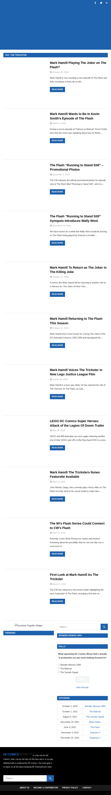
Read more (57, 89)
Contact (87, 788)
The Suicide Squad (69, 672)
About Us (24, 788)
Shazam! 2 (95, 732)
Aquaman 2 (95, 737)
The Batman (66, 668)
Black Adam (95, 722)
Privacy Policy (70, 788)
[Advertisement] (56, 38)
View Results (82, 687)
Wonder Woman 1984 (70, 665)
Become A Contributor (46, 788)
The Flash (95, 727)
